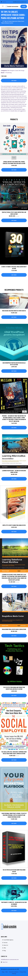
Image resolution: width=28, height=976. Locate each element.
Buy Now (14, 80)
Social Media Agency (8, 940)
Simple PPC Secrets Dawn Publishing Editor (14, 525)
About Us (5, 945)
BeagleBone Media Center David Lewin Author (14, 629)
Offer (23, 6)
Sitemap (14, 973)
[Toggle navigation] (2, 6)
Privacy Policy (23, 972)
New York (4, 1)
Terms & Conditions (14, 972)
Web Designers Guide (12, 70)
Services (5, 942)
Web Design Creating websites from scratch (14, 310)
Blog (4, 950)
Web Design (21, 70)
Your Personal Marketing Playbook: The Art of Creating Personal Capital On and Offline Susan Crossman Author (14, 815)
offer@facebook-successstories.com (20, 1)
